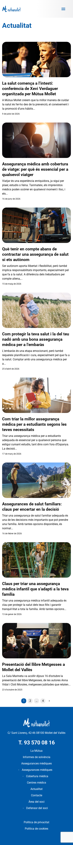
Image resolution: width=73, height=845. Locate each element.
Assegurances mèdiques (36, 763)
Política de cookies (36, 828)
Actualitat (36, 789)
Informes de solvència (36, 757)
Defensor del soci (37, 808)
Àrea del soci (36, 801)
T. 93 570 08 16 (36, 742)
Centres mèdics (36, 782)
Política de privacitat (36, 822)
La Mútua (36, 750)
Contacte (36, 795)
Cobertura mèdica (37, 776)
